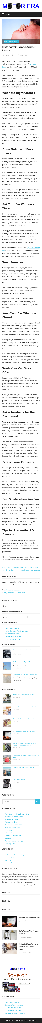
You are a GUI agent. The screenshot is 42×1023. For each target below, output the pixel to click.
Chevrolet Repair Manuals (14, 1005)
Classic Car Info (10, 857)
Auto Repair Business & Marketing (17, 814)
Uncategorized (10, 844)
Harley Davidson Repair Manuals (16, 631)
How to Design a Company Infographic (24, 731)
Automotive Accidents (12, 819)
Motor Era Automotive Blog (14, 855)
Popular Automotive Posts (14, 841)
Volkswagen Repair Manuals (15, 1013)
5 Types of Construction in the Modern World (25, 707)
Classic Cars (9, 830)
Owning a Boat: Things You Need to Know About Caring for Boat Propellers (28, 946)
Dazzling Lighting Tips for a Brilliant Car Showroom (21, 570)
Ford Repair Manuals (12, 628)
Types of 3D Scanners (19, 779)
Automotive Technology (13, 825)
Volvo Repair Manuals (12, 634)
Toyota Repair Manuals (13, 636)
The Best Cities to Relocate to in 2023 (23, 767)
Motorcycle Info (10, 838)
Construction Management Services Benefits (25, 719)
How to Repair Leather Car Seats (22, 650)
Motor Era (23, 55)
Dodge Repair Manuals (13, 639)
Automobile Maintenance (14, 817)
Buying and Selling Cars (13, 827)
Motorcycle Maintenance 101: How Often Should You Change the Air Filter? (24, 744)
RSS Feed (8, 860)
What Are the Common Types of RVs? (23, 695)
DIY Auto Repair (10, 833)
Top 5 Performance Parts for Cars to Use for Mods (20, 567)
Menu (8, 14)
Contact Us (8, 863)
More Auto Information (11, 41)
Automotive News (11, 822)
